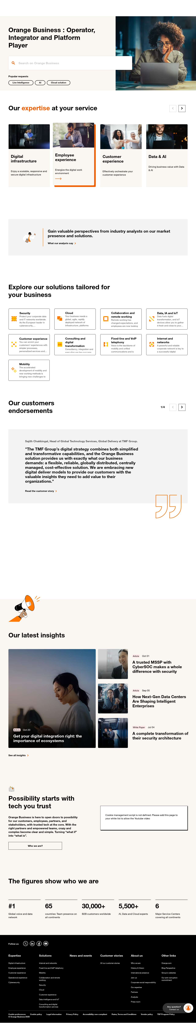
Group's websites (169, 973)
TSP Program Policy (166, 1014)
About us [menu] (134, 12)
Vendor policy (147, 1014)
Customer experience (17, 973)
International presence (140, 973)
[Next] (182, 108)
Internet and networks (48, 963)
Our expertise (136, 987)
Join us (134, 978)
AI (40, 82)
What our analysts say (60, 243)
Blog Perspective (168, 968)
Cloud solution (58, 82)
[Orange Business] (19, 11)
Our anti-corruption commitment (169, 979)
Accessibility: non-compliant (95, 1014)
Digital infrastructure (16, 963)
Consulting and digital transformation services (48, 1005)
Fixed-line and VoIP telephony (51, 968)
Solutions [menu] (69, 12)
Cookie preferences (17, 1014)
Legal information (54, 1014)
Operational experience (17, 978)
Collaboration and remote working (49, 979)
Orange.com (167, 963)
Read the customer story (39, 490)
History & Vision (137, 968)
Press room (135, 1002)
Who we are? (35, 845)
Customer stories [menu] (90, 12)
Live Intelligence (21, 82)
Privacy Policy (72, 1014)
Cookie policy (36, 1014)
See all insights (17, 755)
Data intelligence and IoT (49, 999)
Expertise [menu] (54, 12)
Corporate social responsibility (143, 982)
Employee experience (17, 968)
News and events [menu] (114, 12)
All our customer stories (110, 963)
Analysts (134, 997)
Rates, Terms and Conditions (124, 1014)
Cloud (41, 990)
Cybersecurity (14, 982)
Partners (134, 992)
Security (42, 985)
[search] (70, 63)
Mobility (42, 973)
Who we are (135, 963)
